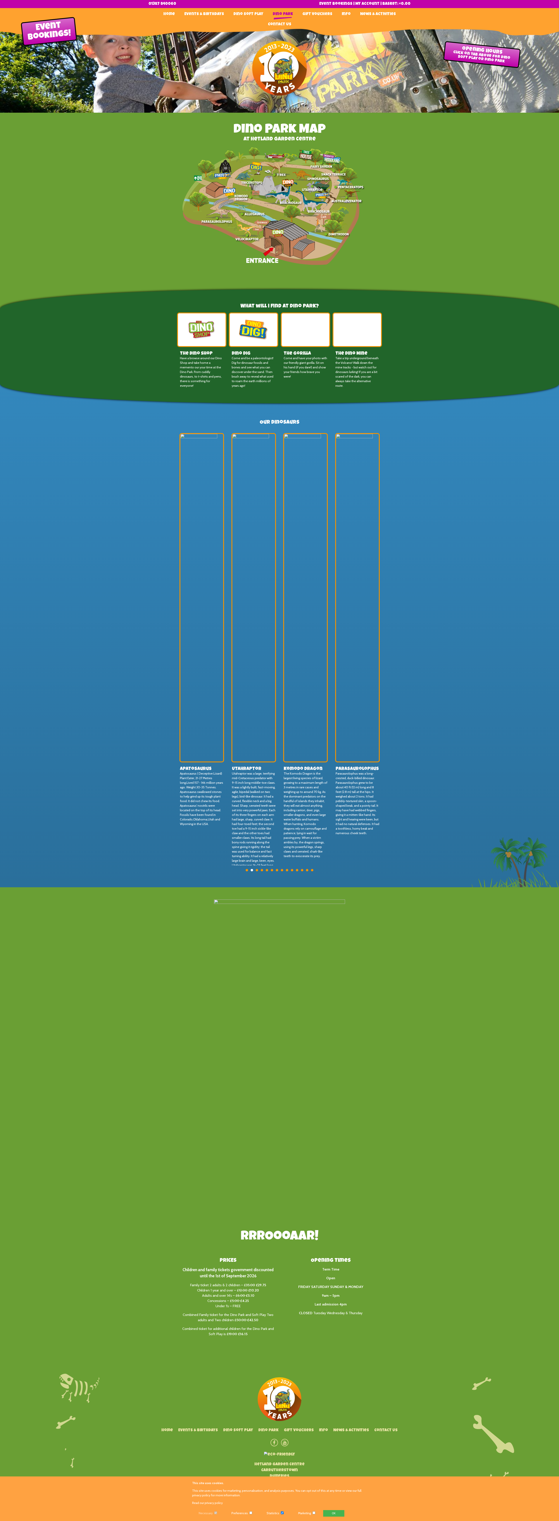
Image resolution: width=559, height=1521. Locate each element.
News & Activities (378, 14)
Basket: (396, 4)
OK (334, 1513)
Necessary (206, 1513)
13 (307, 870)
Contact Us (279, 24)
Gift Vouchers (317, 14)
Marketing (304, 1513)
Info (346, 14)
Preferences (239, 1513)
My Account (367, 4)
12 (302, 870)
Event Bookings (335, 4)
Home (169, 14)
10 (292, 870)
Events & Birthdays (204, 14)
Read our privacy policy (207, 1503)
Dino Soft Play (248, 14)
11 (297, 870)
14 (312, 870)
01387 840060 (162, 4)
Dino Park (283, 14)
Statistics (273, 1513)
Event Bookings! (49, 31)
